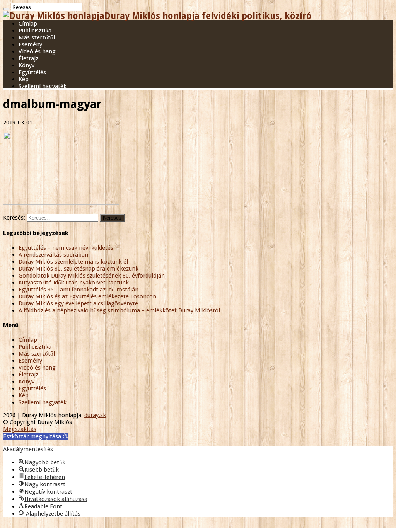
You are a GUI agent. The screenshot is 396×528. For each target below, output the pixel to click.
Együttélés (32, 72)
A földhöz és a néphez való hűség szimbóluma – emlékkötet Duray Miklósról (119, 310)
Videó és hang (37, 51)
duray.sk (95, 415)
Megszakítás (19, 429)
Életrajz (28, 58)
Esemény (30, 44)
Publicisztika (35, 30)
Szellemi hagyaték (43, 86)
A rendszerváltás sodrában (53, 254)
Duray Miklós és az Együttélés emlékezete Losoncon (87, 296)
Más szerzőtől (37, 37)
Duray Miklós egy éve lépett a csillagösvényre (78, 303)
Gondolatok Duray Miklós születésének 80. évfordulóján (92, 275)
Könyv (26, 65)
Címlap (28, 23)
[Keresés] (6, 9)
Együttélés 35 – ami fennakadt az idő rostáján (78, 289)
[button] (35, 436)
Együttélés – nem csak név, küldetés (66, 247)
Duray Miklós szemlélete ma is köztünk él (73, 261)
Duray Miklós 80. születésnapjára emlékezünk (78, 268)
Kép (24, 79)
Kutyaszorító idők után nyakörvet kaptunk (74, 282)
